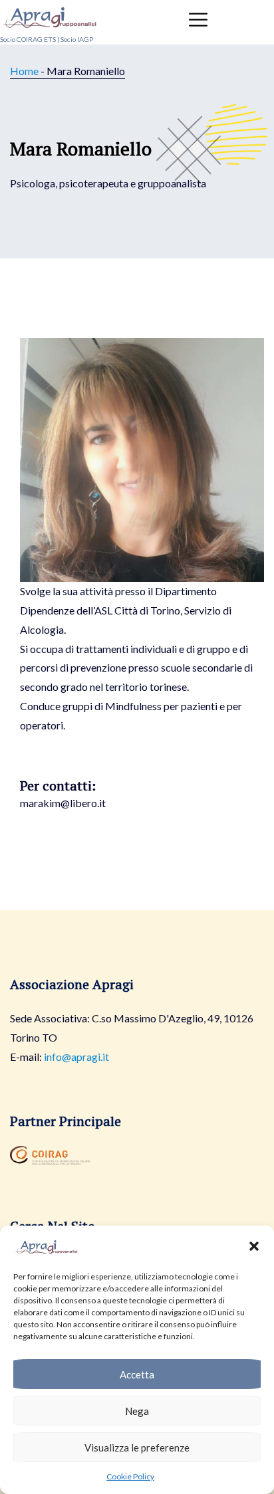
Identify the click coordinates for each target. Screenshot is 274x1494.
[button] (254, 1246)
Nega (137, 1411)
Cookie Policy (130, 1476)
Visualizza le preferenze (137, 1447)
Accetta (137, 1374)
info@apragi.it (76, 1056)
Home (24, 70)
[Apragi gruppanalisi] (50, 15)
